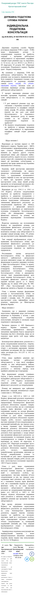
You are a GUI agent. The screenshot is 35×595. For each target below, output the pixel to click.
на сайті (15, 553)
